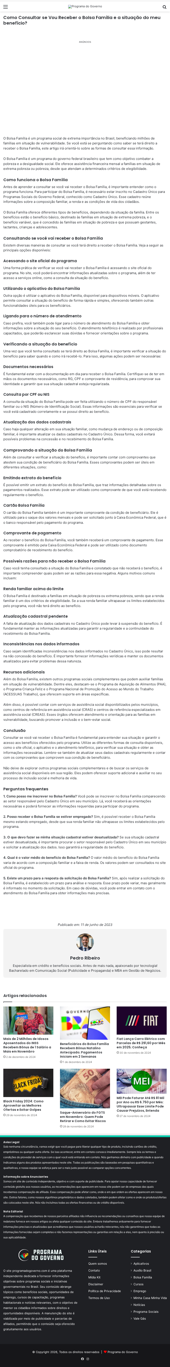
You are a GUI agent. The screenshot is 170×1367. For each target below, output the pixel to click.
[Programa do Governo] (85, 6)
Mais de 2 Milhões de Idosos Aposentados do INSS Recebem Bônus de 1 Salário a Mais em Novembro (27, 1045)
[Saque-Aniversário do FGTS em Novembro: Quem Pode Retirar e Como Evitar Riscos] (85, 1088)
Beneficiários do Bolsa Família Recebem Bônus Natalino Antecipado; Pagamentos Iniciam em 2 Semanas (84, 1050)
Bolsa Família (142, 1277)
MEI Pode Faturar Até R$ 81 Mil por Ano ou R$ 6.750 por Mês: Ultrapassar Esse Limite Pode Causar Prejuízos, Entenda (140, 1104)
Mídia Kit (94, 1277)
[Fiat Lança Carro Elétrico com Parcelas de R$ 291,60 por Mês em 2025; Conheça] (142, 1020)
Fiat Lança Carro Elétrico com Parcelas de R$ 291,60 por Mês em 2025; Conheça (141, 1043)
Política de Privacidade (104, 1291)
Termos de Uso (99, 1298)
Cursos (138, 1284)
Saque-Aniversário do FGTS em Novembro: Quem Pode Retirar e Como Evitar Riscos (83, 1116)
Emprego (139, 1291)
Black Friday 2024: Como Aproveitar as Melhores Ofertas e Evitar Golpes (23, 1105)
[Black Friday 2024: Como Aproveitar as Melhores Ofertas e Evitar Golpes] (28, 1083)
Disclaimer (95, 1284)
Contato (94, 1270)
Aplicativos (141, 1263)
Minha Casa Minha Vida (150, 1298)
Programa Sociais (145, 1311)
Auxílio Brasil (142, 1270)
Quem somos (97, 1263)
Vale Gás (139, 1318)
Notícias (139, 1305)
